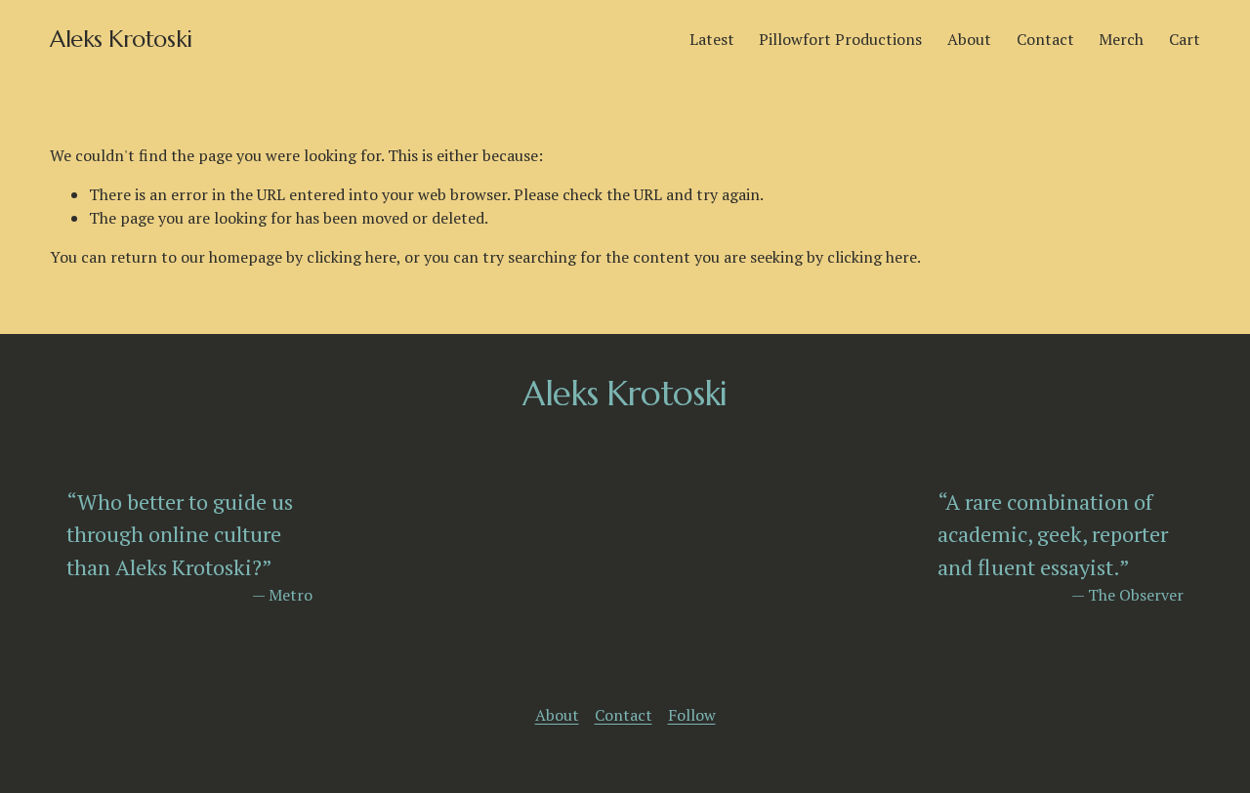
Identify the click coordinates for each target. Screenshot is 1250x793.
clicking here (351, 257)
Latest (711, 39)
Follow (692, 715)
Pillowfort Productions (840, 39)
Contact (1045, 39)
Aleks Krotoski (120, 39)
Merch (1121, 39)
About (969, 39)
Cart (1184, 39)
